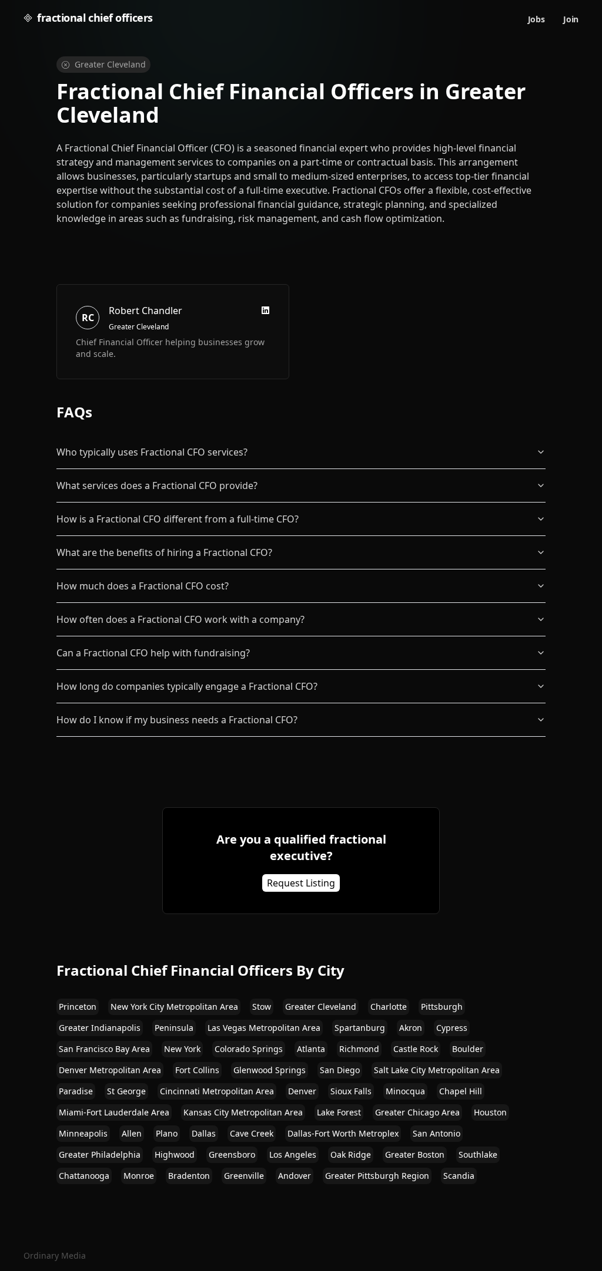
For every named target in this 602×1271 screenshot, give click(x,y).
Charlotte (388, 1006)
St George (126, 1091)
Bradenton (189, 1175)
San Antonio (436, 1133)
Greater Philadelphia (100, 1154)
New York (182, 1048)
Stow (261, 1006)
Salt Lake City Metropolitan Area (437, 1070)
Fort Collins (197, 1070)
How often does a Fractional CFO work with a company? (180, 619)
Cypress (451, 1027)
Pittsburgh (442, 1006)
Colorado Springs (249, 1048)
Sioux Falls (351, 1091)
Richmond (359, 1048)
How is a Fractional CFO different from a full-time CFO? (177, 519)
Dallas (204, 1133)
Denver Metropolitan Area (110, 1070)
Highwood (175, 1154)
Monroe (138, 1175)
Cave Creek (251, 1133)
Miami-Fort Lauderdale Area (114, 1112)
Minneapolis (83, 1133)
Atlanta (311, 1048)
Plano (167, 1133)
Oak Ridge (350, 1154)
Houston (490, 1112)
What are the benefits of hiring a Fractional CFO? (164, 552)
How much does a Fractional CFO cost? (142, 585)
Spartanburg (360, 1027)
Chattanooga (84, 1175)
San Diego (340, 1070)
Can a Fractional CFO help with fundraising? (153, 652)
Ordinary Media (55, 1255)
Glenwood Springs (269, 1070)
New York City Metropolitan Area (174, 1006)
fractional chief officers (95, 18)
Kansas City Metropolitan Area (243, 1112)
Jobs (536, 19)
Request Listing (301, 882)
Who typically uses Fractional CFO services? (152, 452)
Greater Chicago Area (417, 1112)
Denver (302, 1091)
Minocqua (405, 1091)
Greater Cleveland (320, 1006)
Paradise (76, 1091)
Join (570, 19)
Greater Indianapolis (100, 1027)
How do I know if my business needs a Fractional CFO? (176, 719)
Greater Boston (414, 1154)
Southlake (478, 1154)
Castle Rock (415, 1048)
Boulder (467, 1048)
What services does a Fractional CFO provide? (156, 485)
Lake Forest (339, 1112)
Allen (132, 1133)
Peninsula (174, 1027)
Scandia (458, 1175)
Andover (294, 1175)
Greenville (244, 1175)
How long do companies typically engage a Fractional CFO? (186, 686)
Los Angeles (292, 1154)
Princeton (77, 1006)
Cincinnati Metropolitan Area (217, 1091)
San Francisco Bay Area (104, 1048)
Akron (410, 1027)
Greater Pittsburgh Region (377, 1175)
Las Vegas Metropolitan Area (264, 1027)
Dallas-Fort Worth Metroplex (343, 1133)
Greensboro (232, 1154)
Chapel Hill (460, 1091)
